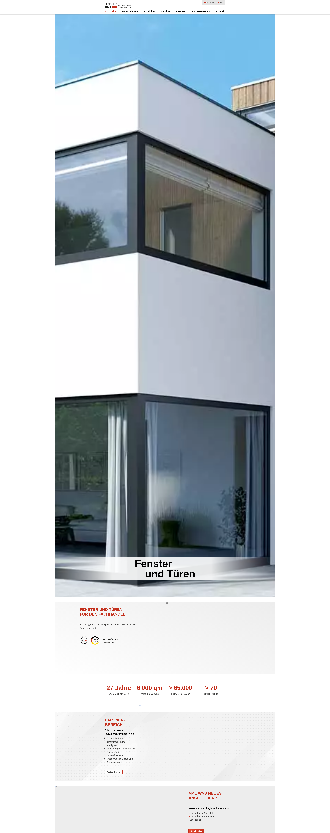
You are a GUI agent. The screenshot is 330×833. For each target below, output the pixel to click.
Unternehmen (130, 11)
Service (165, 11)
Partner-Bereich (201, 11)
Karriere (180, 11)
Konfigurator (211, 2)
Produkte (149, 11)
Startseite (110, 11)
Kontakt (220, 11)
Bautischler (195, 819)
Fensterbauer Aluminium (202, 816)
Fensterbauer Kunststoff (202, 813)
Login (221, 2)
